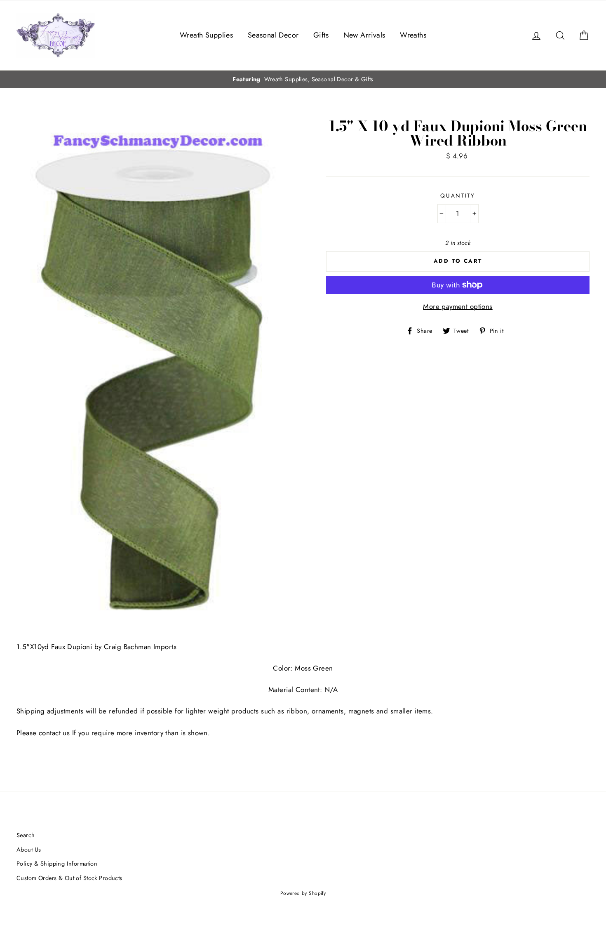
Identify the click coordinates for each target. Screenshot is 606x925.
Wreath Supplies (206, 35)
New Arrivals (364, 35)
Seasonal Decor (273, 35)
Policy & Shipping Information (56, 863)
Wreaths (413, 35)
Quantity (457, 195)
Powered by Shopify (303, 893)
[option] (303, 79)
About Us (28, 849)
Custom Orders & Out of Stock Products (69, 878)
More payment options (458, 306)
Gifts (321, 35)
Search (25, 835)
